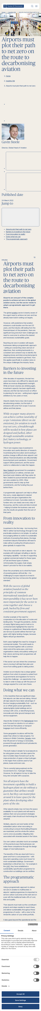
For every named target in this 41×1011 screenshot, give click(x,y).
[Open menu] (36, 6)
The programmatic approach (16, 239)
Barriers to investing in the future (18, 232)
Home (3, 12)
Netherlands (28, 721)
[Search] (32, 6)
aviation (15, 313)
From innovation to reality (15, 234)
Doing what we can (13, 237)
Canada (28, 738)
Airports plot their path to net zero (18, 229)
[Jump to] (20, 217)
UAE (8, 866)
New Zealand (8, 470)
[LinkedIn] (21, 104)
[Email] (21, 121)
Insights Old (12, 12)
